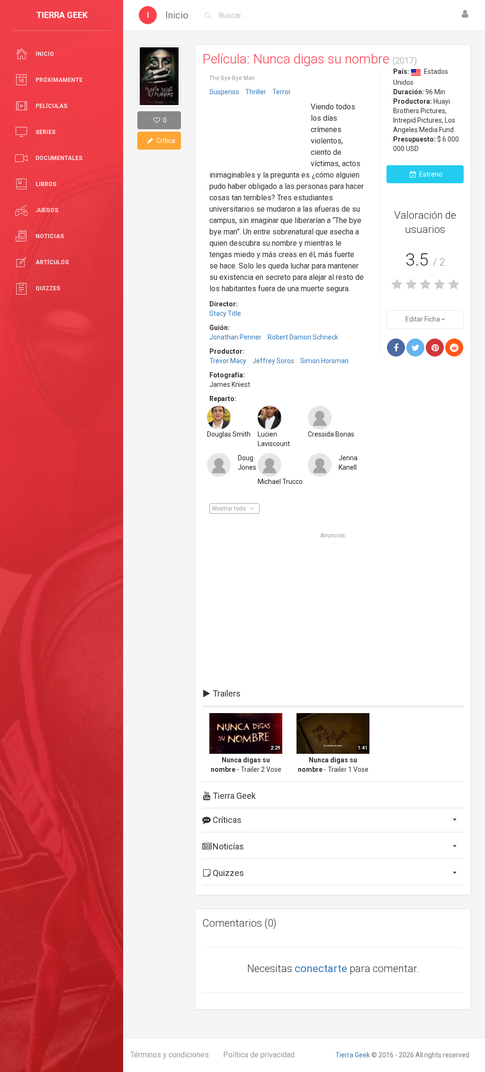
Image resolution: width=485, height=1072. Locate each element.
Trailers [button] (226, 693)
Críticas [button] (226, 820)
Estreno (430, 174)
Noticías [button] (227, 846)
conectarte (321, 968)
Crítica (165, 140)
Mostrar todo (229, 508)
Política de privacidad (259, 1054)
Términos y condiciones (169, 1054)
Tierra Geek (352, 1055)
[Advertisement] (256, 129)
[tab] (333, 694)
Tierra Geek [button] (233, 796)
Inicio (177, 15)
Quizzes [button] (227, 873)
